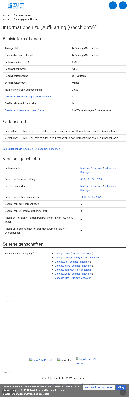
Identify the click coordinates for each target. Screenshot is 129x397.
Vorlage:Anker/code (66, 257)
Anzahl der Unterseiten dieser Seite (24, 110)
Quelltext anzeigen (82, 253)
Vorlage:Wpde (62, 273)
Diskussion (110, 168)
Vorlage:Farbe (62, 265)
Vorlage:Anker (62, 253)
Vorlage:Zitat (62, 277)
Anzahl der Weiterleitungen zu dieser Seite (28, 96)
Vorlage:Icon (62, 269)
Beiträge (85, 172)
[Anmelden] (113, 5)
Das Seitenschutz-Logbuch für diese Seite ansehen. (31, 148)
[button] (99, 387)
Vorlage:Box (61, 261)
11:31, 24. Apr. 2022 (91, 197)
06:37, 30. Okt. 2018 (91, 179)
